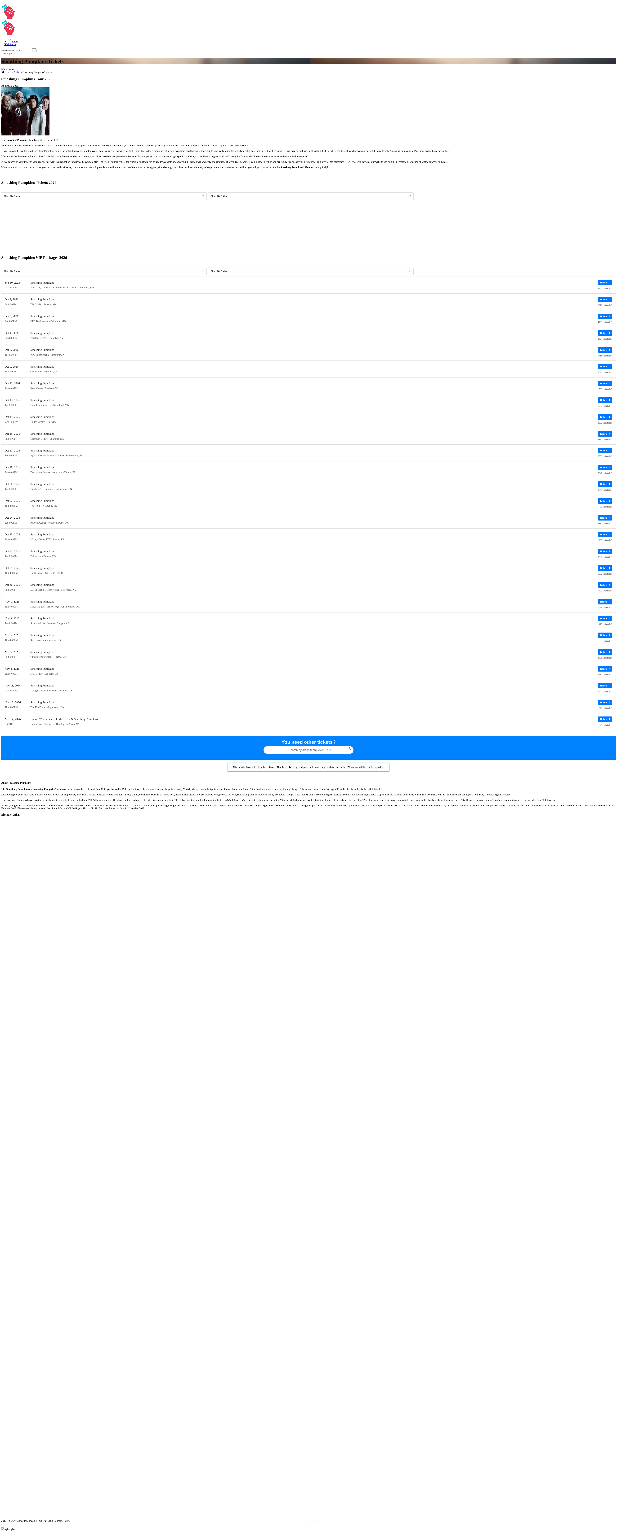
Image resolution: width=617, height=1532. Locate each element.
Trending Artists (9, 53)
